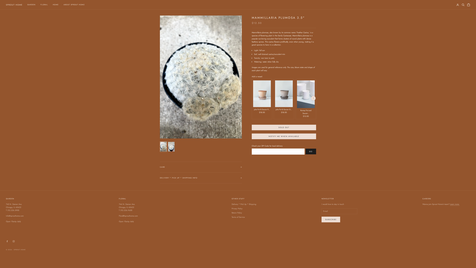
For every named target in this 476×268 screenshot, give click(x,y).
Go (310, 151)
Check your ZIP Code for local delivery (267, 146)
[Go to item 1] (163, 147)
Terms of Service (238, 217)
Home (56, 4)
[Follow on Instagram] (13, 241)
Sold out (284, 127)
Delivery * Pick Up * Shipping (244, 204)
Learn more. (455, 204)
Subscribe (331, 219)
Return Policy (237, 212)
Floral (44, 4)
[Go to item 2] (171, 147)
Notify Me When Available (284, 136)
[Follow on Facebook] (7, 241)
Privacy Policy (237, 208)
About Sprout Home (74, 4)
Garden (31, 4)
